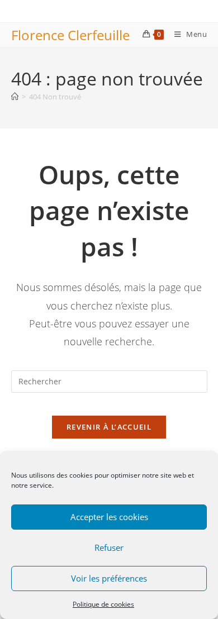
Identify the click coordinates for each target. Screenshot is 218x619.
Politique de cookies (103, 604)
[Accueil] (14, 97)
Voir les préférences (109, 578)
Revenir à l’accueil (109, 427)
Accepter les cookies (109, 516)
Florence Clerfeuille (70, 35)
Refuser (109, 547)
